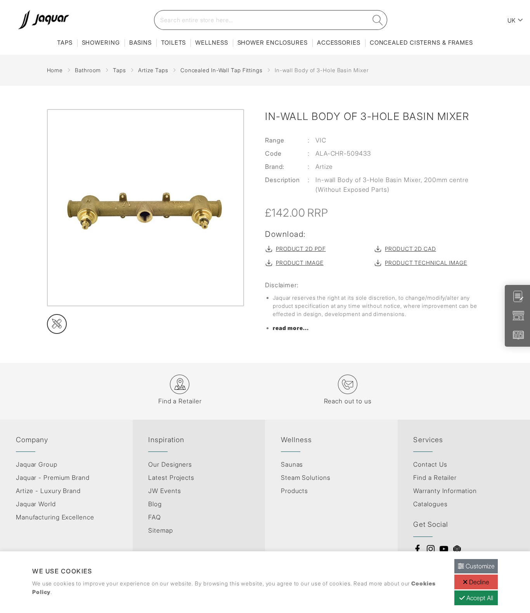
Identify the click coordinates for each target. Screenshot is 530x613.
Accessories (338, 42)
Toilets (173, 42)
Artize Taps (153, 70)
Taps (65, 42)
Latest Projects (171, 477)
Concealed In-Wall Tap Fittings (221, 70)
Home (55, 70)
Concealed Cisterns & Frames (421, 42)
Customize (479, 566)
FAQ (154, 517)
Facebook (417, 549)
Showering (101, 42)
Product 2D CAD (410, 248)
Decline (478, 582)
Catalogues (430, 504)
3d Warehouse (457, 549)
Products (294, 491)
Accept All (479, 598)
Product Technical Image (426, 262)
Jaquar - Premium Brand (53, 477)
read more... (291, 328)
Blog (155, 504)
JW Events (164, 491)
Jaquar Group (36, 464)
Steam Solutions (306, 477)
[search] (378, 20)
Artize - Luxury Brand (48, 491)
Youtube (444, 549)
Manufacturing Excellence (55, 517)
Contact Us (430, 464)
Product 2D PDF (301, 248)
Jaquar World (36, 504)
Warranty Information (444, 491)
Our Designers (170, 464)
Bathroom (88, 70)
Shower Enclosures (272, 42)
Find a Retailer (435, 477)
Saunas (292, 464)
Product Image (300, 262)
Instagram (430, 549)
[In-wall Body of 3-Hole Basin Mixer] (146, 207)
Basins (140, 42)
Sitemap (160, 530)
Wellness (211, 42)
